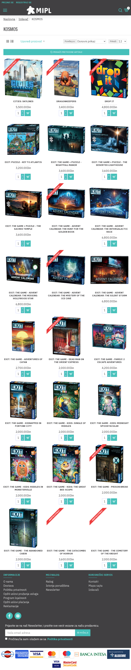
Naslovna (9, 19)
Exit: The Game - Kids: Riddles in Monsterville (23, 488)
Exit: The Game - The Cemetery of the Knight (109, 552)
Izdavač (23, 19)
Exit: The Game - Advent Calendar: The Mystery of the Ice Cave (66, 295)
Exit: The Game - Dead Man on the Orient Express (66, 361)
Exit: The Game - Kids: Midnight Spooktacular (109, 424)
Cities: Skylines (23, 101)
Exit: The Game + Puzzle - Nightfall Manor (66, 164)
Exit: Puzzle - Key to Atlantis (23, 162)
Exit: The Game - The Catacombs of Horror (66, 552)
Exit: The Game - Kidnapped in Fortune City (23, 424)
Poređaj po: (70, 41)
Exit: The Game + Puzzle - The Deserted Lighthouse (109, 164)
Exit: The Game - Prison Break (109, 487)
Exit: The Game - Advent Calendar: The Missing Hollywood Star (23, 295)
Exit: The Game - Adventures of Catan (23, 361)
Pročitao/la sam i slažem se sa (40, 639)
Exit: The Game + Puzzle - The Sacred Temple (23, 227)
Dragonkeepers (66, 101)
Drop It (109, 101)
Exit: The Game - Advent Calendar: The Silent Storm (109, 294)
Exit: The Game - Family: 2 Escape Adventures (109, 361)
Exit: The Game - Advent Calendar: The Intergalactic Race (109, 229)
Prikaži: (113, 41)
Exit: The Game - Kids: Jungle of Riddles (66, 424)
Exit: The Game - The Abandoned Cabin (23, 552)
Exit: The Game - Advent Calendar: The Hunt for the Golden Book (66, 229)
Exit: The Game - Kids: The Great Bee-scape (66, 488)
